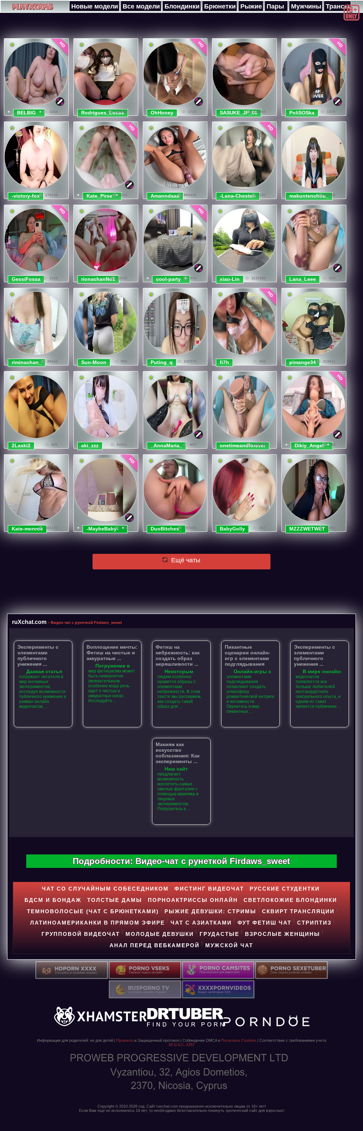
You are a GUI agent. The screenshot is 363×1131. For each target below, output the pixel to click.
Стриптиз (314, 923)
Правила (124, 1040)
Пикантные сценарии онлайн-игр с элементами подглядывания (247, 655)
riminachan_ (26, 362)
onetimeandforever (243, 445)
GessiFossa (26, 279)
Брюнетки (220, 6)
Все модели (141, 6)
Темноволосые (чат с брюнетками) (93, 911)
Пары (275, 6)
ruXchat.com (29, 622)
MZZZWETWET (307, 529)
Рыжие (251, 6)
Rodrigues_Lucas (102, 112)
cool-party (168, 279)
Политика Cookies (238, 1040)
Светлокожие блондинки (290, 900)
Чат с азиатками (201, 923)
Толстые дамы (114, 900)
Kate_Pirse (99, 196)
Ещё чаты (184, 560)
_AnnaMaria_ (166, 445)
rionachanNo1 (98, 279)
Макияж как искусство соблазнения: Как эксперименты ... (178, 752)
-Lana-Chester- (238, 196)
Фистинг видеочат (209, 889)
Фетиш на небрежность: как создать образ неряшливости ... (178, 655)
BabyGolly (232, 529)
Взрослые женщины (282, 934)
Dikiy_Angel (309, 445)
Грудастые (219, 934)
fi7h (224, 362)
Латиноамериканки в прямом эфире (97, 923)
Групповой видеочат (80, 934)
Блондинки (182, 6)
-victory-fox (26, 196)
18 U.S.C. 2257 (181, 1044)
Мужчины (306, 6)
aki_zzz (90, 445)
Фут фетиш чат (264, 923)
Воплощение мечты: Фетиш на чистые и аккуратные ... (112, 652)
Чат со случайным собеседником (105, 889)
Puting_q (162, 362)
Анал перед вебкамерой (155, 945)
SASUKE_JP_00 (238, 112)
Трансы (338, 6)
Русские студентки (285, 889)
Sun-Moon (93, 362)
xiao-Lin (230, 279)
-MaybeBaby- (102, 529)
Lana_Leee (302, 279)
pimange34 (302, 362)
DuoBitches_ (166, 529)
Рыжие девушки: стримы (210, 911)
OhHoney (162, 112)
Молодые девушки (159, 934)
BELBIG (26, 112)
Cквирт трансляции (298, 911)
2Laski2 (21, 445)
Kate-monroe (27, 529)
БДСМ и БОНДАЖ (53, 900)
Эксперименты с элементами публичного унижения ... (37, 655)
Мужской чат (229, 945)
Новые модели (94, 6)
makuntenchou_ (309, 196)
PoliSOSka (301, 112)
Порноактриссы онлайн (193, 900)
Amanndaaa (165, 196)
